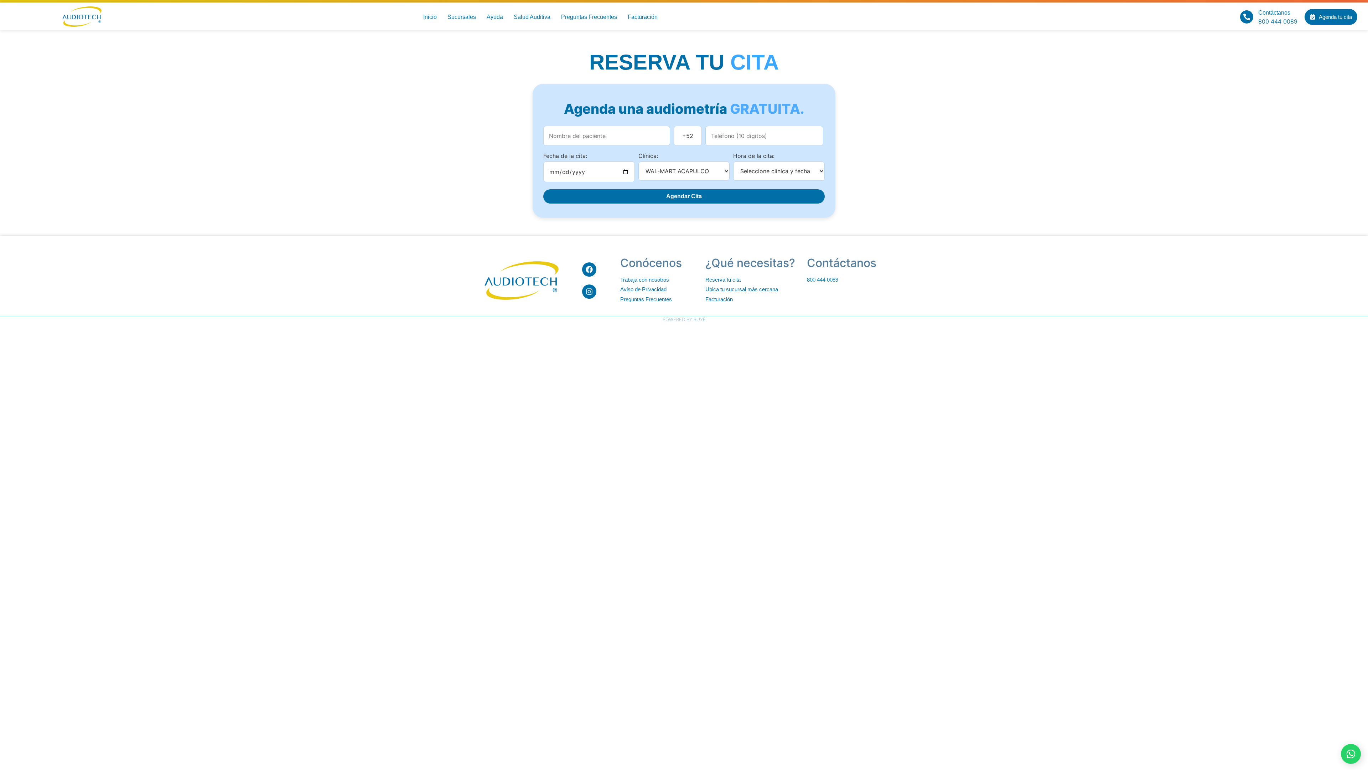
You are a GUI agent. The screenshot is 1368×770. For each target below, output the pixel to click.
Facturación (643, 17)
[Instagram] (589, 291)
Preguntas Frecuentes (589, 17)
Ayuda (495, 17)
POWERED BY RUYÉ (684, 319)
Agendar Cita (684, 196)
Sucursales (461, 17)
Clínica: (648, 156)
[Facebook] (589, 269)
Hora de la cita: (753, 156)
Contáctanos (1274, 13)
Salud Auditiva (532, 17)
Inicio (430, 17)
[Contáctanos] (1246, 17)
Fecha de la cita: (565, 156)
